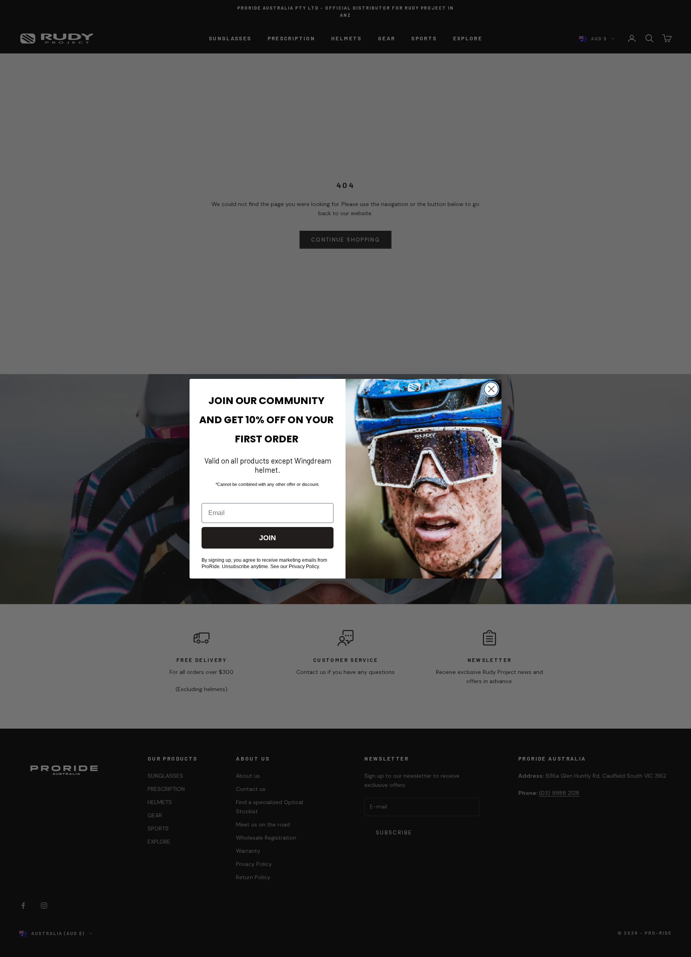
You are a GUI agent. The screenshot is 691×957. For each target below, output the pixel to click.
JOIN (267, 538)
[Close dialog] (491, 389)
